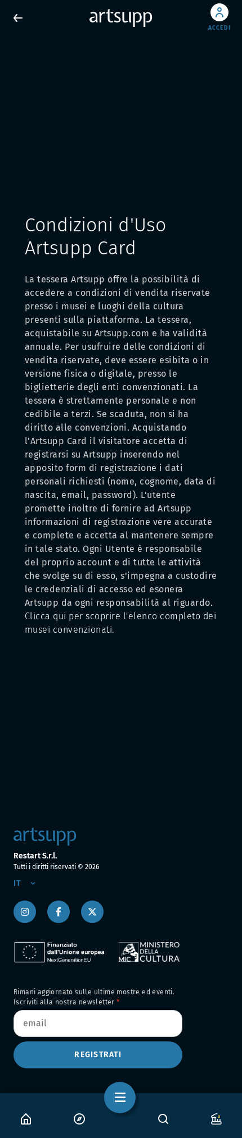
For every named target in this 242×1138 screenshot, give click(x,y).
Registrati (98, 1054)
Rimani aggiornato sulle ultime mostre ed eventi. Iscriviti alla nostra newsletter (94, 997)
